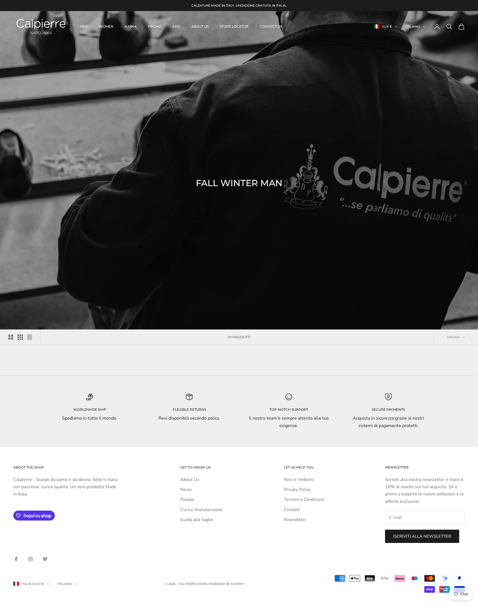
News (186, 490)
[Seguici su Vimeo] (45, 559)
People (187, 499)
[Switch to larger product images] (10, 337)
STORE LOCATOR (234, 26)
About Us (189, 480)
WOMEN (106, 26)
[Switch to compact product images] (29, 337)
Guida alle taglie (196, 520)
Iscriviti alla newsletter (422, 536)
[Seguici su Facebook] (16, 559)
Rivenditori (295, 520)
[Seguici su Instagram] (30, 559)
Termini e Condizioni (304, 499)
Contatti (292, 510)
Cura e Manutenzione (201, 510)
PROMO (154, 26)
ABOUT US (200, 26)
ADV (176, 26)
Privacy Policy (297, 490)
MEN (84, 26)
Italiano (412, 26)
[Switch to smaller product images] (20, 337)
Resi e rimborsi (299, 480)
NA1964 (130, 26)
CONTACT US (271, 26)
